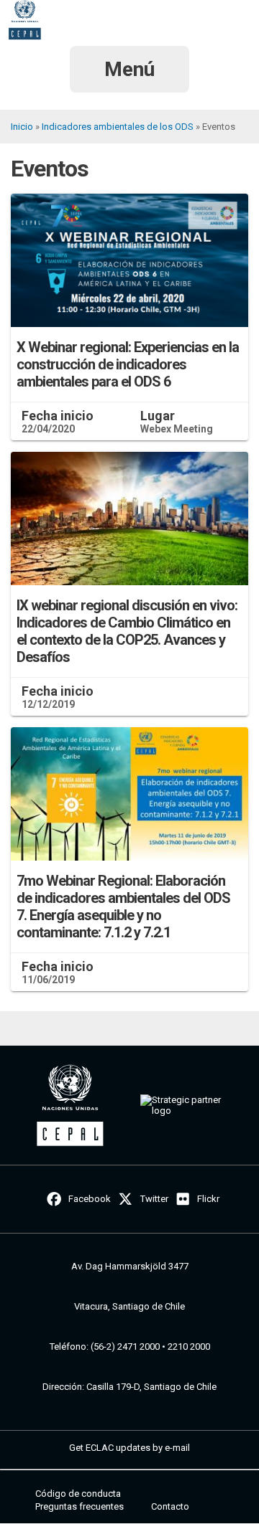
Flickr (208, 1198)
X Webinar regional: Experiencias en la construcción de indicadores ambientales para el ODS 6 (128, 364)
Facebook (89, 1198)
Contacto (170, 1506)
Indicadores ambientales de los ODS (118, 126)
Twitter (154, 1198)
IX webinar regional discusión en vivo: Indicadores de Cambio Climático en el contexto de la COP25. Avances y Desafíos (127, 631)
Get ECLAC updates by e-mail (129, 1447)
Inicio (22, 126)
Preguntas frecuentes (79, 1506)
